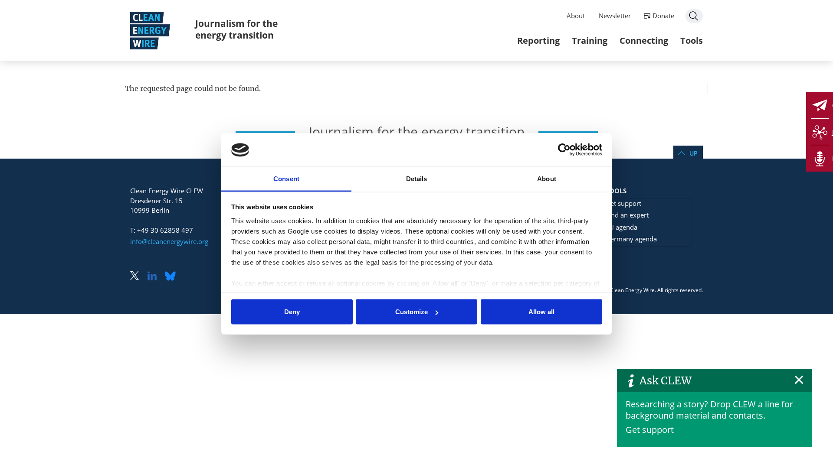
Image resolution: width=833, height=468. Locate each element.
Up (693, 153)
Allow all (541, 311)
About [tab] (546, 178)
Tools (691, 40)
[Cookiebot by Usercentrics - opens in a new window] (564, 149)
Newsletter (615, 15)
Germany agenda (631, 238)
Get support (650, 430)
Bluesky (172, 276)
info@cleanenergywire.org (169, 241)
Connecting (644, 40)
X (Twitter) (138, 276)
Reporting (538, 40)
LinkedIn (155, 276)
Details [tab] (416, 178)
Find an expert (627, 215)
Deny (292, 311)
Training (589, 40)
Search (694, 16)
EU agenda (621, 227)
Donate (663, 15)
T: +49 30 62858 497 (161, 230)
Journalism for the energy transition (236, 29)
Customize (411, 311)
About (576, 15)
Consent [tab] (286, 178)
